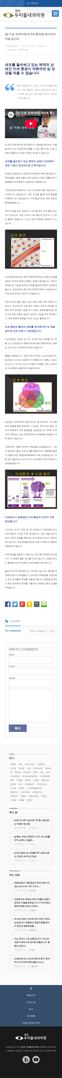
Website (12, 678)
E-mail (12, 666)
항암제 (30, 800)
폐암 (12, 780)
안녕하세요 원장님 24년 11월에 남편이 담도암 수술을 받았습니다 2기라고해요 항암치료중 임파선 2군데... (32, 902)
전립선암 (27, 772)
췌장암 (17, 772)
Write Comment (37, 631)
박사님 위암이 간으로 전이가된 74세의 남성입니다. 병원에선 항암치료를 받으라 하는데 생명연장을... (32, 922)
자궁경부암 (15, 776)
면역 (35, 772)
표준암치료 (37, 792)
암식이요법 (41, 784)
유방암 (19, 780)
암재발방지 (29, 784)
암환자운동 (33, 796)
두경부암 (41, 764)
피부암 (13, 768)
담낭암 (21, 768)
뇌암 (29, 768)
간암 (41, 772)
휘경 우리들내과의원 (30, 1047)
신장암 (36, 780)
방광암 (23, 796)
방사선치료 (29, 764)
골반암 (28, 780)
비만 (20, 784)
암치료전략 (15, 621)
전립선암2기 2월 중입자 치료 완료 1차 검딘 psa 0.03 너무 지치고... (31, 884)
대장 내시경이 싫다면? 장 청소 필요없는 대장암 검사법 (31, 822)
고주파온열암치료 (34, 788)
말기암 (13, 784)
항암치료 (45, 780)
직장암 (43, 796)
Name (12, 655)
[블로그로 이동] (26, 1066)
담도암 (48, 768)
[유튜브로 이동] (36, 1066)
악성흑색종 (45, 776)
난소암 (13, 788)
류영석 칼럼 (23, 50)
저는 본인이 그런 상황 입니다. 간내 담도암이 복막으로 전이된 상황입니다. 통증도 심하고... (32, 942)
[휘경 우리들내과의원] (23, 14)
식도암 (13, 800)
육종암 (13, 764)
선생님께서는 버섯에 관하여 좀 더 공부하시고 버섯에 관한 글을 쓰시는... (32, 960)
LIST (52, 631)
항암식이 (14, 792)
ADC (48, 772)
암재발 (21, 800)
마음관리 (14, 796)
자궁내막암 (25, 792)
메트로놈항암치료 (30, 776)
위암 (20, 764)
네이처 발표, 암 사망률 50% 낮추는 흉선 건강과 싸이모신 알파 (31, 855)
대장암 (21, 788)
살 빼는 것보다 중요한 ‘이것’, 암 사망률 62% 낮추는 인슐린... (32, 838)
